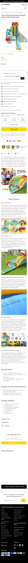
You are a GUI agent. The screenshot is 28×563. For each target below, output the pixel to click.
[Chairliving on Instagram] (15, 545)
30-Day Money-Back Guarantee (19, 530)
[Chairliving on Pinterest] (22, 545)
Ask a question (5, 425)
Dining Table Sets (5, 533)
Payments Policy (18, 510)
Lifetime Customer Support (18, 535)
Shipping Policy (5, 419)
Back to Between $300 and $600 (15, 486)
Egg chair (3, 527)
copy (22, 78)
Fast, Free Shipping (18, 532)
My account (4, 537)
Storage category (5, 531)
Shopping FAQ (5, 422)
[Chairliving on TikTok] (15, 547)
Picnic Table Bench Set (6, 535)
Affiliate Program (18, 517)
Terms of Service (5, 521)
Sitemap (16, 519)
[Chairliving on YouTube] (20, 545)
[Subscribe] (23, 500)
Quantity (3, 64)
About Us (3, 512)
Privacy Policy (17, 514)
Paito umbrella (4, 529)
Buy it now (14, 129)
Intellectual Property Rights (6, 518)
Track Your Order (5, 516)
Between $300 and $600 (17, 12)
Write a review (14, 443)
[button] (4, 53)
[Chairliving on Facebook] (17, 545)
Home (2, 12)
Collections (7, 12)
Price (2, 57)
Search (2, 510)
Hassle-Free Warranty (19, 527)
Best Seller (3, 525)
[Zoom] (26, 47)
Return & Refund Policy (19, 516)
